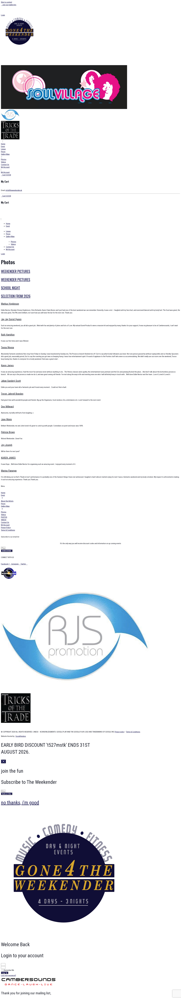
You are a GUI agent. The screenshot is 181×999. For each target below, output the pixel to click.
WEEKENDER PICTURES (15, 271)
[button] (90, 7)
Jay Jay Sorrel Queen (11, 319)
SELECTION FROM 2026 (15, 296)
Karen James (7, 365)
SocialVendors (21, 736)
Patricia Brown (8, 432)
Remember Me (8, 970)
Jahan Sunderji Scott (11, 380)
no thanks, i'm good (20, 803)
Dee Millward (7, 406)
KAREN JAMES (8, 457)
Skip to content (6, 2)
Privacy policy (119, 732)
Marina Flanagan (9, 470)
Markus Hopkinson (10, 303)
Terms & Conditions (133, 732)
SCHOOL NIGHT (10, 287)
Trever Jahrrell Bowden (12, 393)
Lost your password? (8, 975)
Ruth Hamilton (8, 334)
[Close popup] (3, 761)
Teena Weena (7, 347)
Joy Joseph (6, 444)
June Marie (6, 419)
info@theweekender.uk (14, 190)
